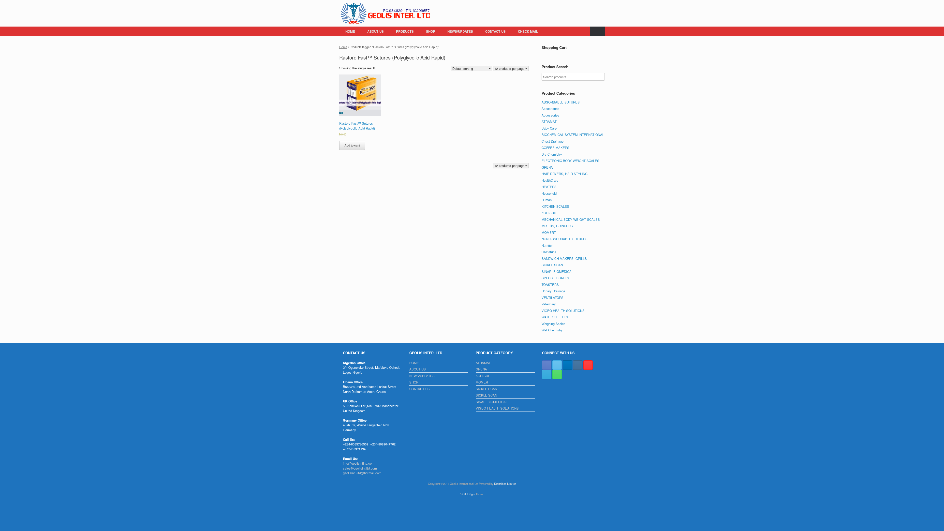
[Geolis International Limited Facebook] (546, 365)
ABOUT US (375, 31)
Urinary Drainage (553, 291)
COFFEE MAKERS (555, 147)
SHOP (430, 31)
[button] (597, 31)
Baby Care (549, 128)
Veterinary (549, 304)
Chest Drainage (552, 141)
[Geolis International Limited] (385, 13)
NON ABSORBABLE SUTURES (565, 238)
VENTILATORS (552, 297)
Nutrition (547, 245)
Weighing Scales (553, 323)
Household (549, 193)
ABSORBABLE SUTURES (561, 102)
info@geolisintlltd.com (358, 463)
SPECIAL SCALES (555, 278)
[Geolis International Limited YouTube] (588, 365)
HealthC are (550, 180)
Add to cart (352, 145)
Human (547, 199)
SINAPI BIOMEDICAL (557, 271)
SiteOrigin (468, 494)
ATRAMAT (549, 121)
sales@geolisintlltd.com (360, 468)
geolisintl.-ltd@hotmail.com (362, 473)
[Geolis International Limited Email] (546, 374)
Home (343, 47)
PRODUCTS (405, 31)
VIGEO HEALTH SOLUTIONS (563, 310)
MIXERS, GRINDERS (557, 225)
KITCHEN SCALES (555, 206)
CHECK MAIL (528, 31)
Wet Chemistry (552, 330)
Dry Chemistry (552, 154)
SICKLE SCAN (552, 265)
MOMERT (549, 232)
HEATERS (549, 186)
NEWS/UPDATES (460, 31)
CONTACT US (495, 31)
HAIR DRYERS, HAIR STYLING (565, 173)
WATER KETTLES (555, 317)
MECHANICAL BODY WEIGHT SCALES (571, 219)
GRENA (547, 167)
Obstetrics (549, 252)
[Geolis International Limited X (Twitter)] (557, 365)
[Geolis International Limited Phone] (557, 374)
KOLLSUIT (549, 212)
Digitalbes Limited (505, 484)
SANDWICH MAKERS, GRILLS (564, 258)
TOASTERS (550, 284)
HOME (350, 31)
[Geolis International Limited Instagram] (577, 365)
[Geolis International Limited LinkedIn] (567, 365)
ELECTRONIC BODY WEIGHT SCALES (570, 160)
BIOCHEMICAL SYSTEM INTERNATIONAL (573, 134)
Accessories (550, 108)
